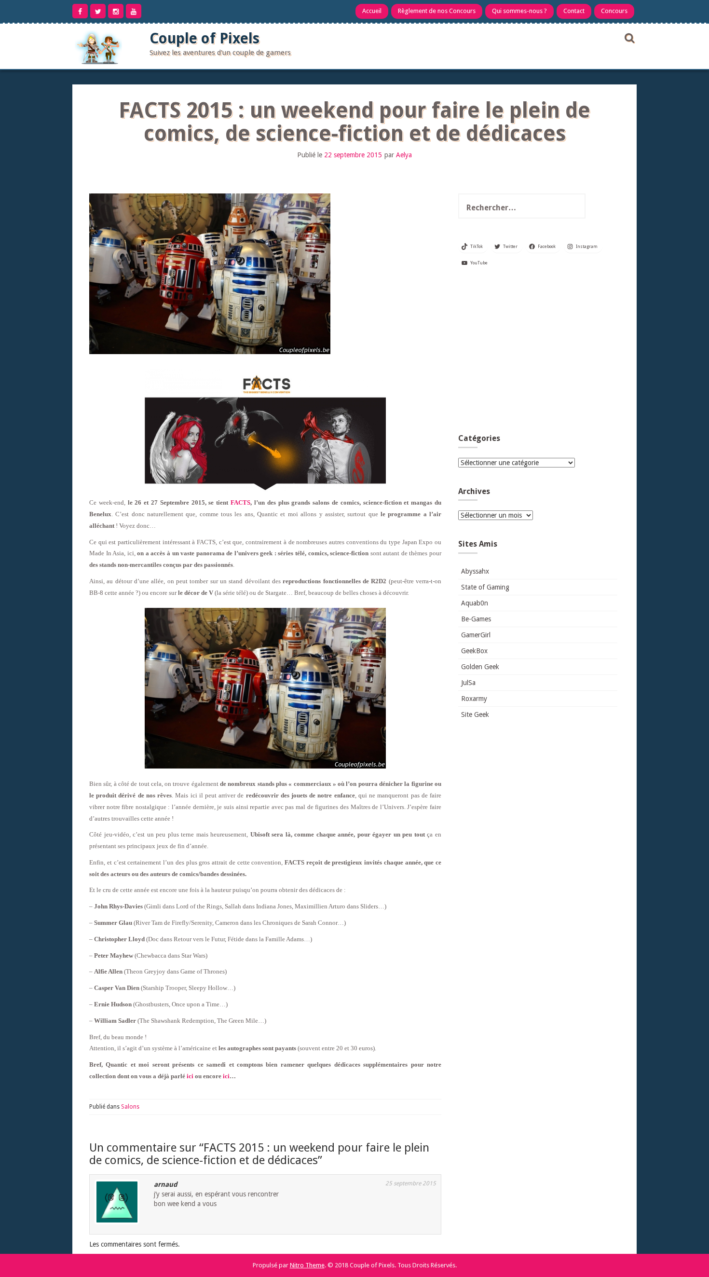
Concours (614, 10)
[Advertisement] (537, 354)
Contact (574, 10)
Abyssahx (475, 571)
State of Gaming (485, 587)
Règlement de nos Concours (437, 10)
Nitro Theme (307, 1265)
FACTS (240, 502)
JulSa (468, 683)
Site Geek (475, 714)
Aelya (404, 155)
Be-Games (476, 619)
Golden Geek (480, 667)
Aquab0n (474, 603)
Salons (130, 1106)
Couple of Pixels (204, 38)
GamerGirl (476, 635)
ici (190, 1076)
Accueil (372, 10)
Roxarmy (474, 698)
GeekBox (474, 651)
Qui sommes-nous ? (519, 10)
